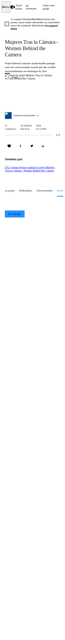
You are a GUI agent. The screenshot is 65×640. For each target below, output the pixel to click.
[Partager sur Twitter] (31, 146)
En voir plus (14, 214)
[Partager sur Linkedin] (43, 146)
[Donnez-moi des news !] (9, 146)
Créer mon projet (49, 7)
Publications (25, 190)
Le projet (10, 190)
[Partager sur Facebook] (20, 146)
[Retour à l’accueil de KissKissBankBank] (12, 7)
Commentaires (44, 190)
